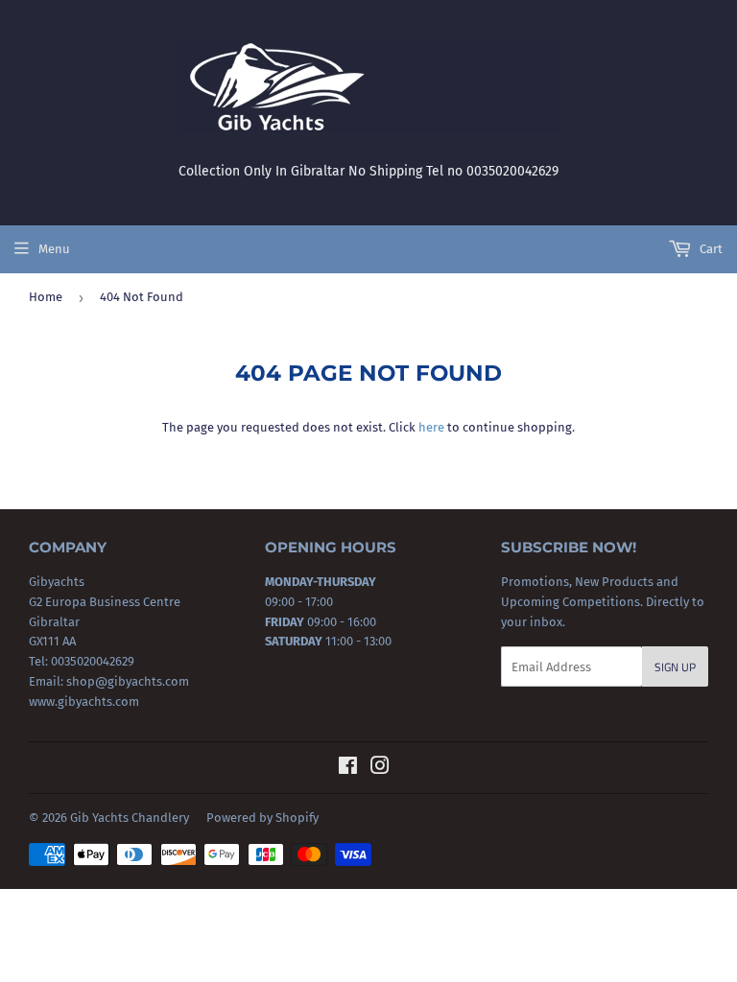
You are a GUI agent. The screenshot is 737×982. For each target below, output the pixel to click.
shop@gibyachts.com (126, 681)
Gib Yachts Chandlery (129, 817)
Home (45, 297)
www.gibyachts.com (84, 701)
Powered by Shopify (262, 817)
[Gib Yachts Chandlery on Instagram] (380, 768)
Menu (54, 249)
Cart (710, 249)
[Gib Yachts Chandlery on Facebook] (348, 768)
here (431, 427)
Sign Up (675, 667)
